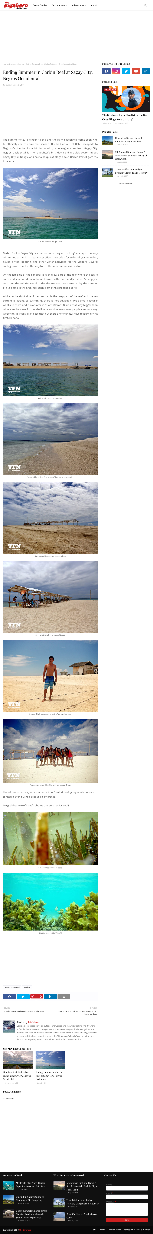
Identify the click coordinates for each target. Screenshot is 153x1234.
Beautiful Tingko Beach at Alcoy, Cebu (82, 1216)
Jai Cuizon (7, 85)
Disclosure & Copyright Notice (137, 1230)
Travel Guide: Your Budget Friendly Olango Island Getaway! (131, 171)
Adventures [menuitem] (78, 5)
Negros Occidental (16, 64)
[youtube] (136, 71)
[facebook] (106, 71)
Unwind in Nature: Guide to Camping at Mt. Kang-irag (129, 140)
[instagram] (116, 71)
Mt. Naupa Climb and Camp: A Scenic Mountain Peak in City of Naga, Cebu (131, 155)
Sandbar (27, 987)
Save (36, 996)
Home (5, 64)
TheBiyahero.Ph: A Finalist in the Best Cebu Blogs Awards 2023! (125, 117)
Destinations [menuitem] (58, 5)
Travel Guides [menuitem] (40, 5)
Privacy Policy (115, 1230)
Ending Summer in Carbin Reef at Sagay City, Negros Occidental (49, 1076)
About (102, 1230)
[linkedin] (146, 71)
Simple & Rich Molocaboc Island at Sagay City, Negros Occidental (17, 1076)
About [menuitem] (94, 5)
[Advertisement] (76, 36)
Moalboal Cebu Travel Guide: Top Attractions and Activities (30, 1184)
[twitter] (126, 71)
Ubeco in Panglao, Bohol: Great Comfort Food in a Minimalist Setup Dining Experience (31, 1214)
